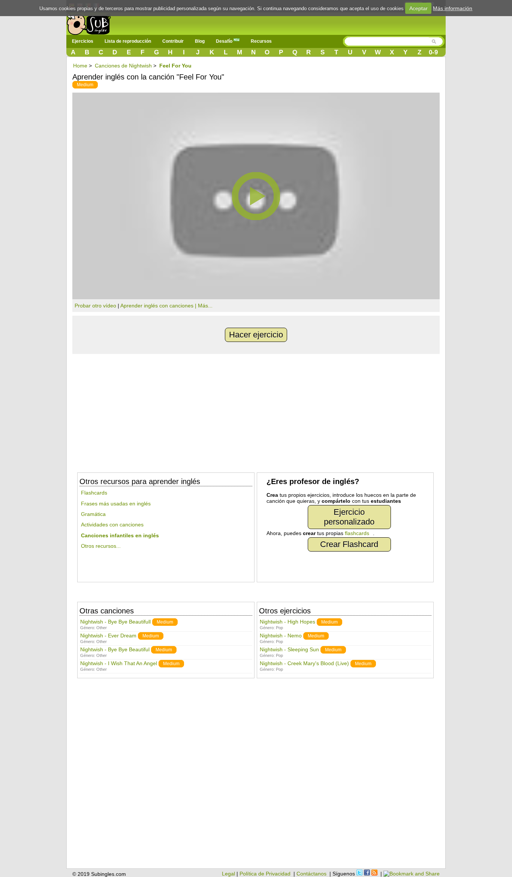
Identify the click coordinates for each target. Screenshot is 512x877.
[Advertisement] (256, 410)
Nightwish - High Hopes (287, 622)
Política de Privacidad (265, 874)
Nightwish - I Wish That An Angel (118, 663)
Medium (85, 84)
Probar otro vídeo (95, 306)
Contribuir (173, 41)
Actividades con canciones (112, 525)
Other (101, 627)
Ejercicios (82, 41)
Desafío (225, 41)
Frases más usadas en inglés (116, 504)
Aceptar (418, 8)
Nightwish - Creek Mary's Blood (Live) (304, 663)
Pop (279, 627)
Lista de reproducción (128, 41)
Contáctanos (311, 874)
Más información (452, 8)
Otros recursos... (101, 546)
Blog (200, 41)
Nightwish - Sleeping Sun (289, 649)
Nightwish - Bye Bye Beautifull (115, 622)
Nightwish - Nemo (281, 636)
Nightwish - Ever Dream (108, 636)
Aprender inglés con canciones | (159, 306)
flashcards (357, 533)
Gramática (93, 514)
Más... (205, 306)
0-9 (433, 52)
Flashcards (94, 493)
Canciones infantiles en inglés (120, 535)
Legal (228, 874)
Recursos (261, 41)
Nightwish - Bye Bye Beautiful (115, 649)
